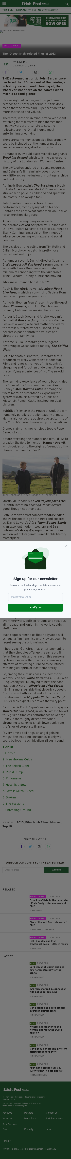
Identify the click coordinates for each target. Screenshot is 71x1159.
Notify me (35, 607)
